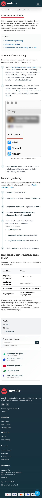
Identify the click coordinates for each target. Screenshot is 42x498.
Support (10, 10)
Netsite (3, 10)
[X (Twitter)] (7, 404)
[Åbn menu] (38, 4)
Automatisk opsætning (14, 41)
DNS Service (5, 425)
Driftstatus (5, 460)
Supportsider (6, 450)
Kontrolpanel (6, 456)
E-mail (18, 10)
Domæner (5, 421)
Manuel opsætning (12, 44)
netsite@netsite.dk (11, 485)
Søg (37, 342)
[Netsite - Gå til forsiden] (9, 3)
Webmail (4, 453)
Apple (24, 10)
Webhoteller (6, 428)
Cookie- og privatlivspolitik (10, 409)
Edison (8, 324)
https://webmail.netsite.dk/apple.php (24, 67)
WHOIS (3, 437)
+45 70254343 (9, 482)
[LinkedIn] (3, 404)
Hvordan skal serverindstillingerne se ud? (20, 48)
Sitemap (4, 411)
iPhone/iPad (10, 331)
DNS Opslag (5, 440)
